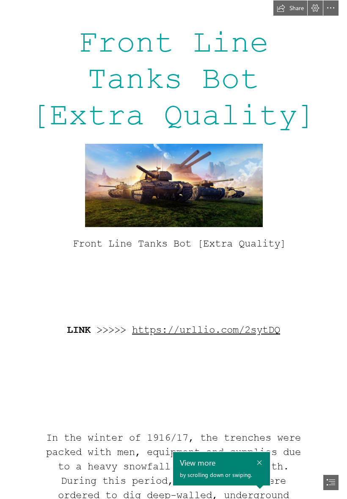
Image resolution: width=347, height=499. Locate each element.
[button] (290, 8)
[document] (173, 249)
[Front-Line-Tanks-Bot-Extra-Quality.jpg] (173, 185)
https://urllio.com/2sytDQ (206, 330)
